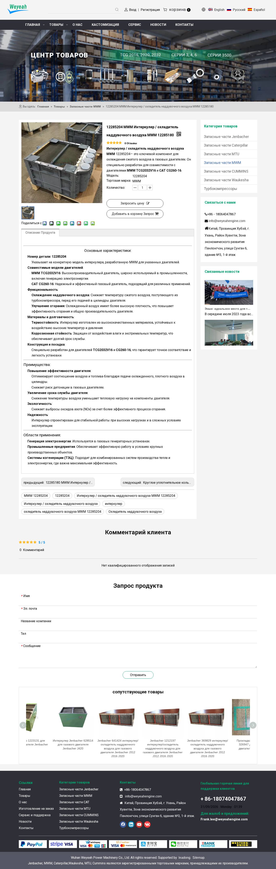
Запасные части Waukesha (226, 180)
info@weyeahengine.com (227, 221)
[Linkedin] (131, 824)
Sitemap (198, 857)
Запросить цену (132, 203)
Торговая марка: (118, 180)
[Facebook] (123, 824)
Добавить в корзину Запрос (133, 214)
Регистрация (150, 10)
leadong (184, 857)
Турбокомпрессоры (220, 189)
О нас (23, 802)
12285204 (62, 496)
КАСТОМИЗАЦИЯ (105, 25)
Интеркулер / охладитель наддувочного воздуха (61, 504)
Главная (25, 789)
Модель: (112, 175)
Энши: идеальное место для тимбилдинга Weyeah (227, 301)
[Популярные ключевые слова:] (117, 9)
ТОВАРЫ (56, 25)
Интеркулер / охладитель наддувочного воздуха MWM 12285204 (126, 496)
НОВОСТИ (158, 25)
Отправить (138, 675)
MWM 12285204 (36, 496)
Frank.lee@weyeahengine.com (224, 819)
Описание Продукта (40, 232)
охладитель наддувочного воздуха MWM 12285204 (62, 512)
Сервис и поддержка (35, 815)
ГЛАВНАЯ (32, 25)
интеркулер (113, 504)
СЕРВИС (134, 25)
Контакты (26, 828)
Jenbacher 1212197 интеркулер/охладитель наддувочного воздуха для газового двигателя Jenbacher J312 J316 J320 (138, 748)
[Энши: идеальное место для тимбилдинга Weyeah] (229, 296)
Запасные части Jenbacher (226, 136)
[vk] (147, 824)
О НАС (77, 25)
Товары (24, 796)
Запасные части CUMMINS (226, 171)
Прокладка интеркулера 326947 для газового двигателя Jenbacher (228, 744)
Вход (132, 10)
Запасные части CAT (74, 802)
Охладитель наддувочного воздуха (135, 512)
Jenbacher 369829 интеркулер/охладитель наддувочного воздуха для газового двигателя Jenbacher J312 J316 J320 (183, 748)
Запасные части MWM (222, 162)
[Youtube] (139, 824)
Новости (25, 821)
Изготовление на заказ (36, 809)
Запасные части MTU (221, 154)
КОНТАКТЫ (184, 25)
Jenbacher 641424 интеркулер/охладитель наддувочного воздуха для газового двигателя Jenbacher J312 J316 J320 (93, 748)
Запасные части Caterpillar (226, 145)
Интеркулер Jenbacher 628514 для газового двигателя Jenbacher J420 (48, 744)
